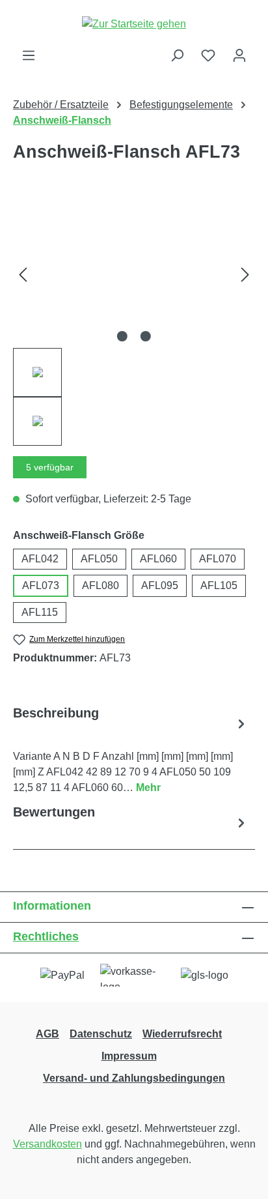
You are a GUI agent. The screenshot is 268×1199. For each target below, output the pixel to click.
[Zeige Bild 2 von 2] (146, 336)
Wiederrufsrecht (182, 1033)
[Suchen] (177, 55)
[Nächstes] (245, 274)
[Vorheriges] (23, 274)
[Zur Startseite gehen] (134, 24)
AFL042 (40, 558)
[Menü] (28, 55)
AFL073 (40, 585)
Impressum (129, 1056)
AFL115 (39, 612)
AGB (47, 1033)
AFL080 (100, 585)
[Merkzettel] (208, 55)
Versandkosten (47, 1143)
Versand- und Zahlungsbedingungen (134, 1078)
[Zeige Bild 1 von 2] (122, 336)
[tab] (130, 749)
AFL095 (159, 585)
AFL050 (99, 558)
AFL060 (158, 558)
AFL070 (217, 558)
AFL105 (218, 585)
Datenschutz (101, 1033)
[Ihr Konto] (239, 55)
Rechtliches (46, 936)
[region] (134, 323)
